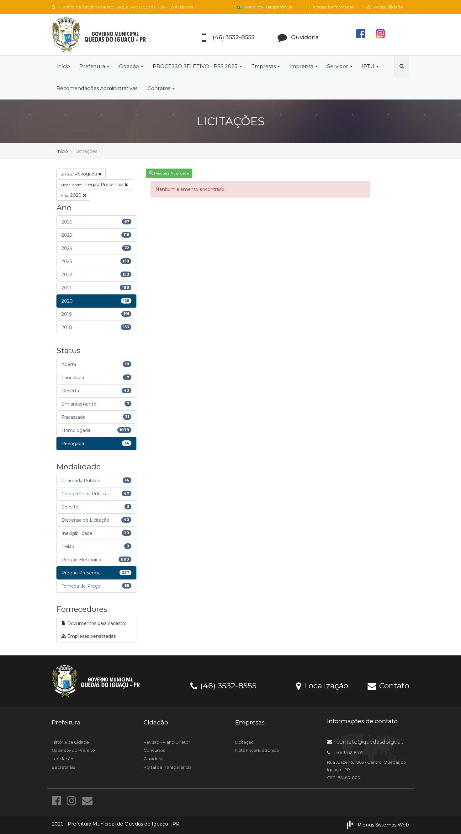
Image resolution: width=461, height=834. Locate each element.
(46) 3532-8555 (227, 685)
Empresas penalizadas (91, 636)
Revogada (79, 174)
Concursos (154, 750)
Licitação (244, 742)
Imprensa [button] (302, 66)
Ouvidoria (154, 758)
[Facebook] (58, 800)
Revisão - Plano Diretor (167, 742)
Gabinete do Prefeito (73, 750)
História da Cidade (70, 742)
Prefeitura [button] (92, 66)
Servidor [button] (338, 66)
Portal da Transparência (267, 6)
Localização (325, 685)
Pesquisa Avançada (171, 173)
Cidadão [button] (129, 66)
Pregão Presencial (93, 184)
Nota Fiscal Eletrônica (257, 750)
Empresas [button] (264, 66)
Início (63, 66)
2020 (72, 195)
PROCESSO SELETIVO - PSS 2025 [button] (196, 66)
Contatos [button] (160, 88)
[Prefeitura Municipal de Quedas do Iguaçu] (108, 34)
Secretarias (63, 767)
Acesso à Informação (333, 6)
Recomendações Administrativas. (97, 88)
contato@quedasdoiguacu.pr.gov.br (383, 742)
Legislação (62, 758)
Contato (393, 685)
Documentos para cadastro (96, 623)
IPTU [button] (369, 66)
